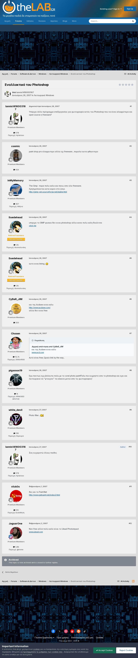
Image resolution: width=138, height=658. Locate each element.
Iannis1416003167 (15, 108)
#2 (131, 146)
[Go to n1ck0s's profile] (16, 496)
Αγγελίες (54, 21)
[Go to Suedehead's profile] (16, 227)
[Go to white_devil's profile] (16, 419)
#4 (130, 217)
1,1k (17, 245)
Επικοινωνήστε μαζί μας (82, 637)
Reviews (42, 21)
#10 (130, 447)
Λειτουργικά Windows (44, 95)
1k (17, 394)
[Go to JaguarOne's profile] (16, 533)
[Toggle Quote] (33, 340)
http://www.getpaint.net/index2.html (44, 495)
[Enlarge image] (47, 264)
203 (17, 322)
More (74, 21)
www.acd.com (38, 352)
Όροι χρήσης (63, 637)
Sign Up (130, 9)
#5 (131, 258)
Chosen (15, 333)
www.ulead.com (36, 532)
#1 (131, 106)
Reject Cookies (126, 650)
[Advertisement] (69, 50)
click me (32, 226)
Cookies (99, 637)
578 (17, 133)
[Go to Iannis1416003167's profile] (8, 94)
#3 (131, 180)
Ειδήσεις (30, 21)
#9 (131, 410)
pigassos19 (15, 370)
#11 (130, 486)
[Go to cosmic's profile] (16, 156)
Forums (18, 21)
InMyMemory (16, 180)
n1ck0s (15, 486)
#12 (130, 523)
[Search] (133, 21)
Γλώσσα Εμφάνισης (44, 637)
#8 (131, 370)
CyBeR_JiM (15, 299)
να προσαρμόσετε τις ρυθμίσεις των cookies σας (41, 652)
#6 (131, 299)
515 (17, 510)
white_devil (15, 409)
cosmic (15, 146)
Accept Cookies (105, 650)
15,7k (17, 357)
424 (17, 170)
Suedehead (15, 217)
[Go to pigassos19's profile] (16, 380)
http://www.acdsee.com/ (39, 307)
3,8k (17, 547)
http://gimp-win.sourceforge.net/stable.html (48, 192)
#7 (131, 333)
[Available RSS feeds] (133, 581)
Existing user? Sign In (110, 9)
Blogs (65, 21)
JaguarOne (15, 523)
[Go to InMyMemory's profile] (16, 190)
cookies (36, 649)
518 (17, 433)
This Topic (122, 21)
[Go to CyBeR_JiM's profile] (16, 309)
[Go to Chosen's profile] (16, 343)
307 (17, 204)
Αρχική (7, 21)
